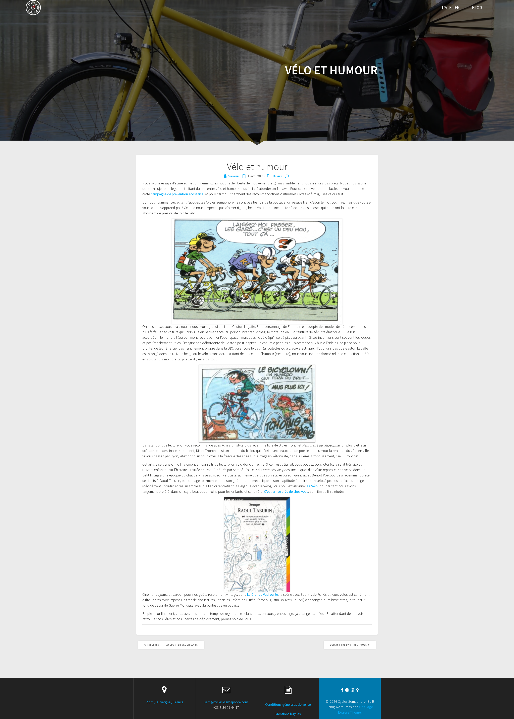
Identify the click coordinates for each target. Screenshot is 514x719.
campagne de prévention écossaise (177, 194)
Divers (277, 176)
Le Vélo (312, 486)
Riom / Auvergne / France (164, 702)
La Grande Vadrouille (262, 594)
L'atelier (450, 7)
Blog (477, 7)
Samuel (233, 176)
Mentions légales (288, 714)
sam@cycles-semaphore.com (226, 702)
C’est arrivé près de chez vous (286, 491)
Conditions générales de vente (288, 704)
